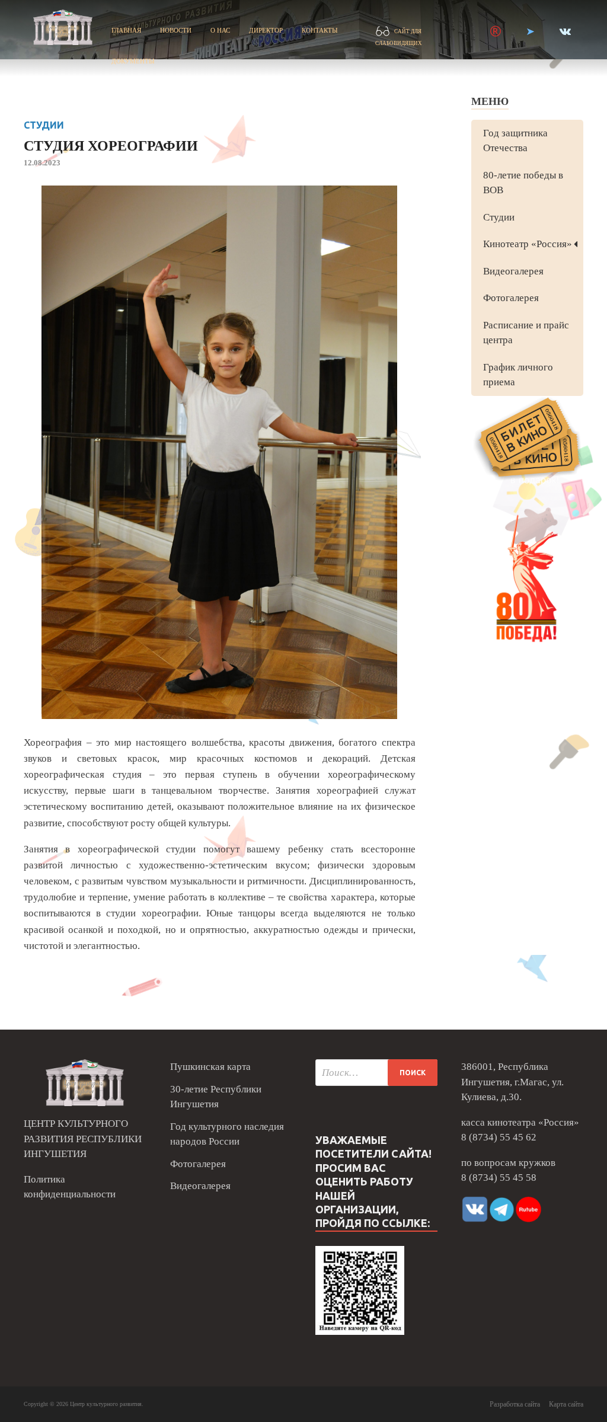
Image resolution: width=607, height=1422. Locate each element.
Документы (133, 61)
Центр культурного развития (106, 1404)
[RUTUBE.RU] (495, 31)
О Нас (220, 30)
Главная (126, 30)
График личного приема (518, 375)
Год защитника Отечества (515, 140)
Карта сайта (566, 1404)
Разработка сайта (515, 1404)
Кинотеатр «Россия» (527, 244)
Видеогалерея (513, 271)
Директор (266, 30)
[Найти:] (376, 1072)
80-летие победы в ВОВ (523, 183)
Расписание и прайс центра (526, 332)
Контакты (320, 30)
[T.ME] (530, 31)
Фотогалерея (511, 297)
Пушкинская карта (210, 1066)
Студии (44, 125)
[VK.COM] (565, 31)
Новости (175, 30)
